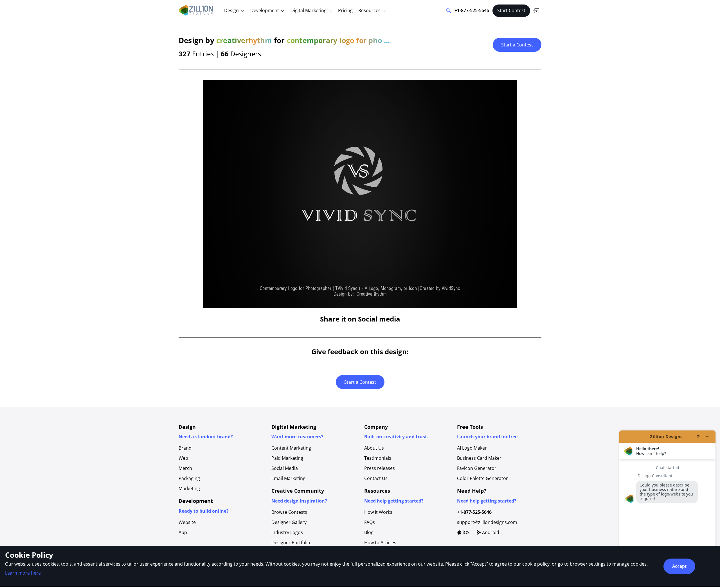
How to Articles (380, 542)
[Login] (535, 10)
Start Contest (511, 10)
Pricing (345, 10)
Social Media (284, 468)
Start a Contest (517, 45)
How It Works (378, 512)
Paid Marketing (287, 458)
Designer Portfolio (290, 542)
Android (490, 532)
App (183, 532)
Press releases (379, 468)
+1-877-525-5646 (471, 10)
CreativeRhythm (244, 40)
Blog (369, 532)
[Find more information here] (667, 506)
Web (183, 458)
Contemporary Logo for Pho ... (338, 40)
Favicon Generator (476, 468)
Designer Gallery (289, 522)
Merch (185, 468)
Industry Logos (287, 532)
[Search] (448, 10)
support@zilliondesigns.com (487, 522)
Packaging (189, 478)
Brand (185, 448)
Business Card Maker (479, 458)
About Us (374, 448)
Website (187, 522)
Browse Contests (289, 512)
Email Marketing (288, 478)
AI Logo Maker (472, 448)
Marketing (189, 488)
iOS (466, 532)
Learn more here (23, 573)
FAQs (369, 522)
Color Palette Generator (482, 478)
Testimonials (377, 458)
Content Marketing (291, 448)
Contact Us (376, 478)
